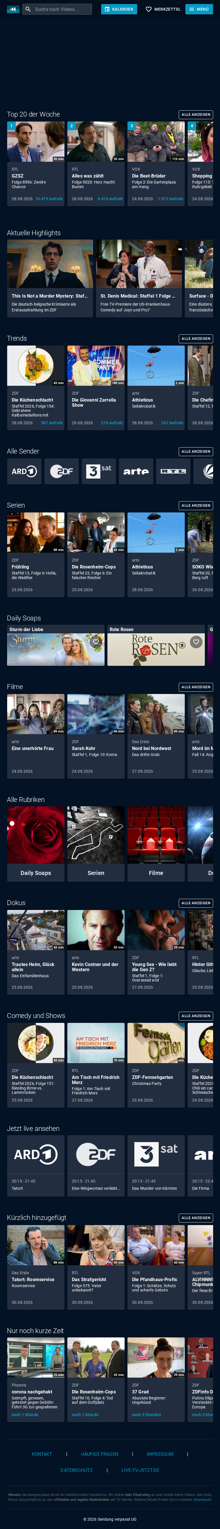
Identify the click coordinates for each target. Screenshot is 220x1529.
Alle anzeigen (196, 114)
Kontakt (42, 1454)
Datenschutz (76, 1470)
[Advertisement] (110, 65)
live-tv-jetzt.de (140, 1470)
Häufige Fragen (99, 1454)
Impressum (160, 1454)
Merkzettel (163, 9)
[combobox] (63, 9)
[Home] (14, 9)
